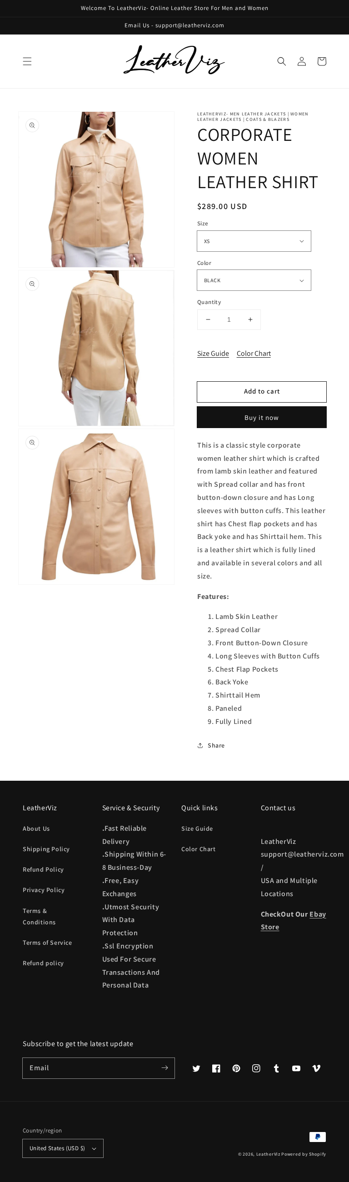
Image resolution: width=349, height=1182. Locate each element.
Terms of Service (47, 942)
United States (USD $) (57, 1148)
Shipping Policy (46, 849)
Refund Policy (43, 869)
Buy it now (261, 417)
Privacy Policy (44, 890)
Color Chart (254, 353)
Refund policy (43, 963)
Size (203, 223)
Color (204, 263)
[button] (27, 61)
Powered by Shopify (303, 1154)
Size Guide (213, 353)
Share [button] (216, 745)
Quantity (209, 302)
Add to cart (262, 391)
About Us (36, 828)
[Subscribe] (164, 1068)
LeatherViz (268, 1154)
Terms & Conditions (39, 916)
